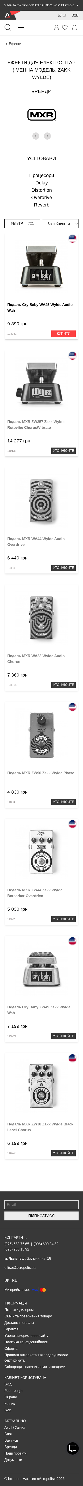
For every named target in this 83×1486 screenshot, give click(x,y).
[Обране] (65, 27)
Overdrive (41, 197)
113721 (11, 1036)
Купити (63, 333)
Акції (8, 1427)
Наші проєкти (15, 1453)
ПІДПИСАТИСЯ (41, 1216)
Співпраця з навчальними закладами (34, 1367)
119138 (11, 450)
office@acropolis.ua (20, 1267)
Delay (41, 183)
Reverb (41, 205)
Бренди (10, 1447)
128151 (12, 568)
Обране (10, 1397)
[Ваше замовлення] (56, 27)
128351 (12, 333)
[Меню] (21, 27)
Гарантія (11, 1329)
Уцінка (20, 1427)
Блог (62, 15)
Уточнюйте (63, 450)
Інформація (15, 1303)
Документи (13, 1460)
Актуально (15, 1421)
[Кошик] (74, 27)
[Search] (7, 27)
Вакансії (11, 1440)
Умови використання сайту (26, 1335)
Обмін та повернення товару (28, 1316)
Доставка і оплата (19, 1323)
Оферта (10, 1348)
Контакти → (15, 1237)
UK (7, 1280)
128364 (12, 685)
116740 (11, 1153)
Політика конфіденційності (26, 1342)
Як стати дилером (19, 1310)
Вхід (8, 1384)
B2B (75, 15)
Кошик (9, 1404)
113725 (11, 919)
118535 (11, 802)
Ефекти (15, 44)
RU (14, 1280)
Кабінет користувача (25, 1378)
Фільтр (16, 223)
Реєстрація (13, 1391)
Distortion (41, 190)
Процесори (41, 175)
